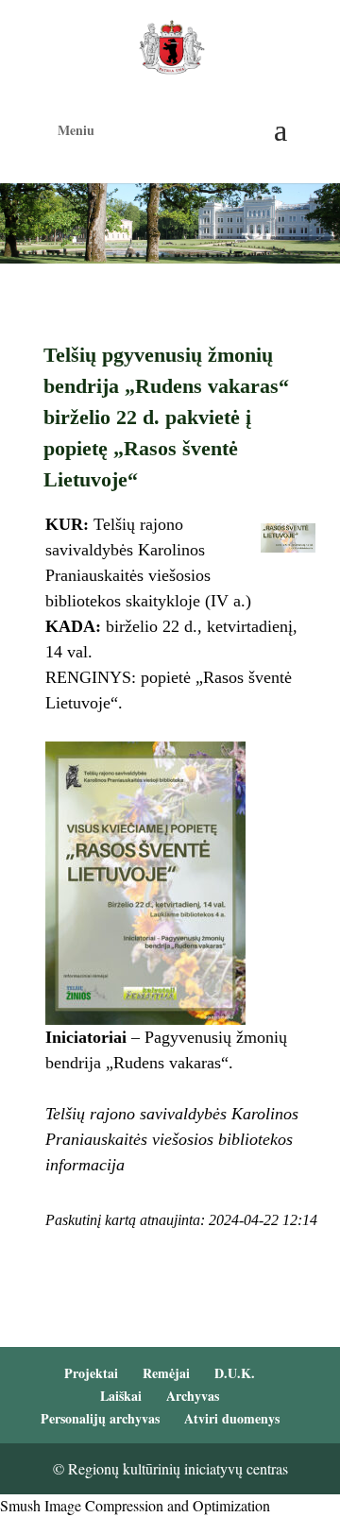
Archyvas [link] (192, 1396)
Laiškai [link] (121, 1396)
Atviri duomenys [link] (232, 1418)
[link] (171, 45)
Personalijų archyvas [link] (100, 1418)
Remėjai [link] (166, 1373)
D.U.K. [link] (234, 1373)
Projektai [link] (91, 1373)
